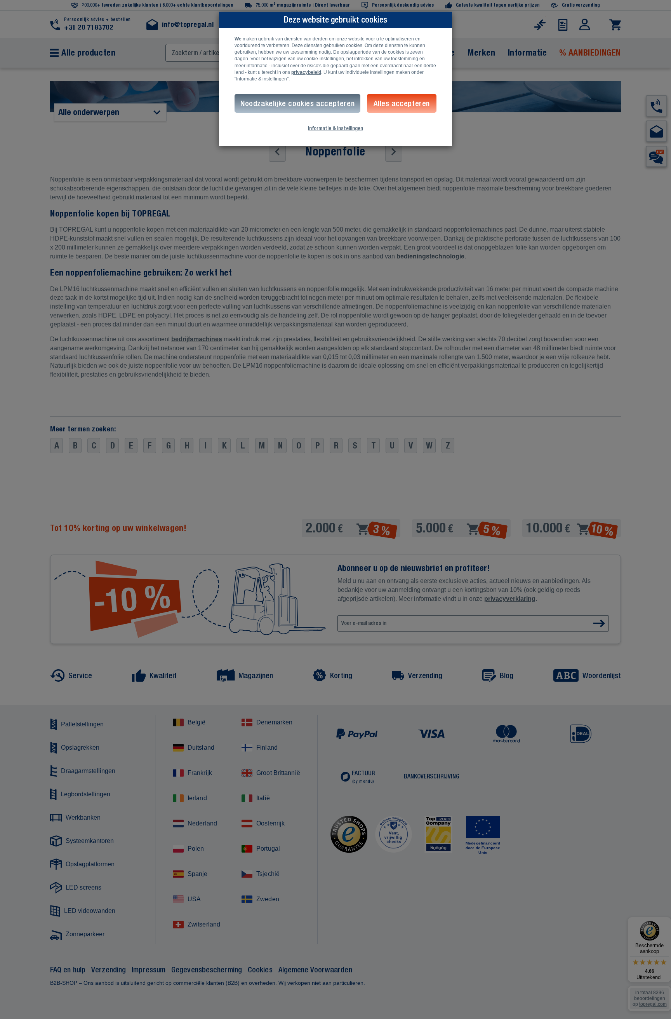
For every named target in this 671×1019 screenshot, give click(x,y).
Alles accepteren (402, 103)
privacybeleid (306, 72)
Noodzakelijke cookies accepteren (297, 103)
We (238, 39)
